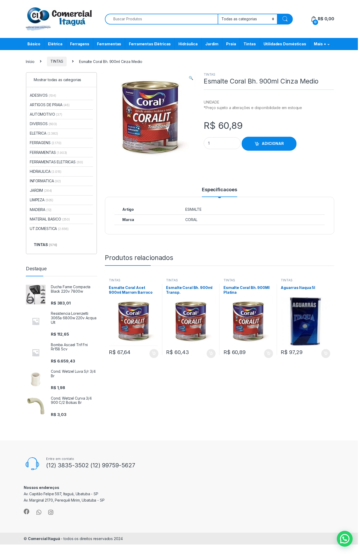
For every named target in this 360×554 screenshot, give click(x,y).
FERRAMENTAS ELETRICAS (56, 162)
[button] (191, 78)
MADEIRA (40, 209)
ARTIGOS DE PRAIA (50, 104)
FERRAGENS (45, 142)
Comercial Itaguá (44, 538)
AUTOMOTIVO (46, 114)
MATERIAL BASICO (50, 219)
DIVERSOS (43, 123)
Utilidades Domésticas (285, 44)
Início (30, 61)
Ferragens (79, 44)
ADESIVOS (43, 95)
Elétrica (55, 44)
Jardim (211, 44)
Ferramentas (109, 44)
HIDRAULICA (45, 171)
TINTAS (56, 61)
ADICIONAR (273, 143)
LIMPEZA (41, 200)
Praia (231, 44)
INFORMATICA (45, 181)
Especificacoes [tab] (219, 189)
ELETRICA (44, 133)
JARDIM (41, 190)
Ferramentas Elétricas (150, 44)
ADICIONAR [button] (148, 353)
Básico (33, 44)
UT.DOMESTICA (49, 228)
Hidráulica (188, 44)
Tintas (250, 44)
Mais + (320, 44)
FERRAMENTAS (48, 152)
